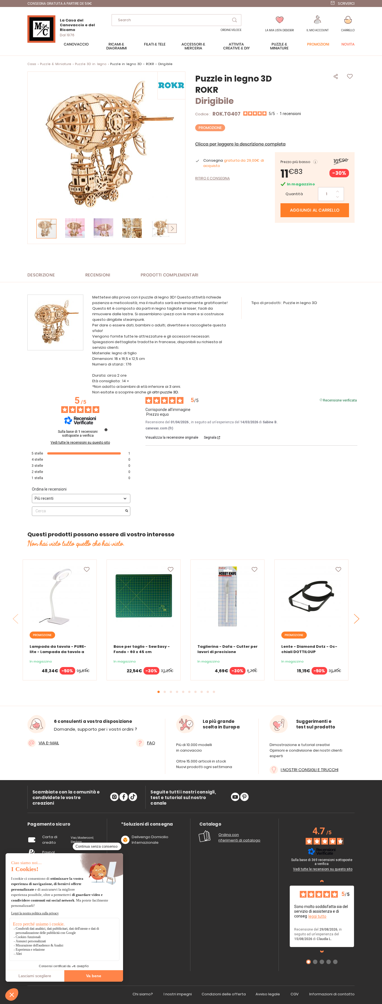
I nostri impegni (178, 994)
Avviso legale (268, 994)
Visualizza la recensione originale (171, 437)
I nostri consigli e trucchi (309, 770)
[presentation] (357, 619)
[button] (317, 23)
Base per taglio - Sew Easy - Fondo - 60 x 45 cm (142, 649)
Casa (31, 64)
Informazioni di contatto (332, 994)
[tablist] (48, 824)
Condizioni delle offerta (224, 994)
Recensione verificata (340, 399)
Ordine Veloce (231, 30)
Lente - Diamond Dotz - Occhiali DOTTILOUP (309, 649)
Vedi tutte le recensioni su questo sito (80, 442)
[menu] (191, 49)
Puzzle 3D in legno (91, 64)
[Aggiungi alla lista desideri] (86, 569)
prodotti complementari (170, 275)
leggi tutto (317, 916)
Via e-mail (49, 743)
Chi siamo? (143, 994)
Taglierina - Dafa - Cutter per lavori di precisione (227, 649)
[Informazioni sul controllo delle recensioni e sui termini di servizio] (106, 429)
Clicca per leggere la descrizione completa (240, 144)
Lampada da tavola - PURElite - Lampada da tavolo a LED (58, 652)
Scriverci (346, 3)
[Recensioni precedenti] (322, 881)
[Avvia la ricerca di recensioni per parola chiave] (126, 511)
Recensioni (97, 275)
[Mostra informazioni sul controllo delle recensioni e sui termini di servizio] (355, 861)
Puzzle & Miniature (55, 64)
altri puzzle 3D (165, 392)
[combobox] (176, 20)
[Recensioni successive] (322, 951)
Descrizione (41, 275)
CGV (295, 994)
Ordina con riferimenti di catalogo (239, 837)
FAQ (151, 743)
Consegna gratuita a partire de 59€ (59, 3)
